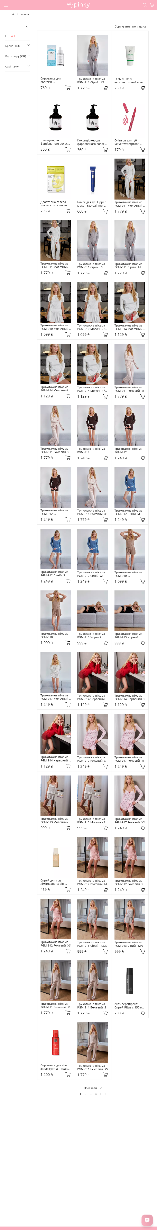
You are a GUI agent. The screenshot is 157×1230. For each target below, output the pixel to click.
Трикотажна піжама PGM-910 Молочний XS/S (55, 327)
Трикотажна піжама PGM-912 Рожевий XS (55, 943)
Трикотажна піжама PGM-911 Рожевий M (129, 389)
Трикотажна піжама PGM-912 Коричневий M (55, 512)
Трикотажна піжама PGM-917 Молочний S (55, 697)
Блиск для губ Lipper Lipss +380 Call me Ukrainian (92, 204)
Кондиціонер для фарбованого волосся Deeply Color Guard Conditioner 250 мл (92, 142)
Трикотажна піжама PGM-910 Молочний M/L (92, 327)
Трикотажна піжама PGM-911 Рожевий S (55, 450)
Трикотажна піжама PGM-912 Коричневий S (129, 450)
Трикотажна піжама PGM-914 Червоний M (92, 697)
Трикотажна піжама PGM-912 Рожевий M (92, 882)
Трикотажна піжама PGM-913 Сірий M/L (129, 944)
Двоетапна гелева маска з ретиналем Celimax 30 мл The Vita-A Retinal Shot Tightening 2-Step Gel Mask (55, 203)
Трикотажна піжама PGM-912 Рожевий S (129, 882)
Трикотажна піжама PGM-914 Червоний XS (55, 758)
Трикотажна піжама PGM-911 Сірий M (129, 265)
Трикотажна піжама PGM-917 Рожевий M (129, 759)
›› (105, 1094)
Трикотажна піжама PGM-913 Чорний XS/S (92, 635)
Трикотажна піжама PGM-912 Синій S (55, 573)
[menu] (6, 5)
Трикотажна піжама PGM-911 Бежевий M (55, 1005)
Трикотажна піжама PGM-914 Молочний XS (129, 327)
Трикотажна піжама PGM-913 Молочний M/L (55, 820)
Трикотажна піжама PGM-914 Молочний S (55, 388)
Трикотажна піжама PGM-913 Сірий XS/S (92, 944)
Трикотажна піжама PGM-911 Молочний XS (129, 204)
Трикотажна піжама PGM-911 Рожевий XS (92, 512)
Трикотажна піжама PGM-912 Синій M (129, 512)
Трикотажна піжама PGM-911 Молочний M (55, 265)
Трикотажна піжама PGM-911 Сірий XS (92, 80)
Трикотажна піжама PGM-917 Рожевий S (92, 759)
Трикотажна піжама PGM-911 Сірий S (92, 265)
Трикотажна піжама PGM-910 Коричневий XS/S (55, 635)
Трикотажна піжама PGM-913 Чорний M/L (129, 635)
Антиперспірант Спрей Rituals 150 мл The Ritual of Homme (129, 1005)
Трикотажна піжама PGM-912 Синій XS (92, 574)
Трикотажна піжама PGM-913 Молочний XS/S (92, 820)
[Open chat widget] (147, 1220)
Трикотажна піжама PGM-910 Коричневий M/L (129, 574)
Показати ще (93, 1088)
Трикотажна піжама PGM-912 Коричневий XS (92, 450)
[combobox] (142, 27)
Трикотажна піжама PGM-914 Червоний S (129, 697)
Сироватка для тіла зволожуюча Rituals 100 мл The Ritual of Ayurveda (55, 1067)
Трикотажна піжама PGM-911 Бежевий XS (92, 1067)
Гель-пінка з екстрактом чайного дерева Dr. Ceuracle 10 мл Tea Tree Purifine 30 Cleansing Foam (129, 80)
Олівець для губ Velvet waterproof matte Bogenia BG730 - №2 (129, 142)
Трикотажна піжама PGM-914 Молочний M (92, 389)
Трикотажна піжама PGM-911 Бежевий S (92, 1005)
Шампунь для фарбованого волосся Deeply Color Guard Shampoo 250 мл (55, 142)
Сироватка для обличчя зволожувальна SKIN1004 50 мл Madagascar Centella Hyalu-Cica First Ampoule (55, 80)
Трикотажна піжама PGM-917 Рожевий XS (129, 820)
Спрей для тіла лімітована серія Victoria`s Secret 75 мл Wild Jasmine (55, 882)
